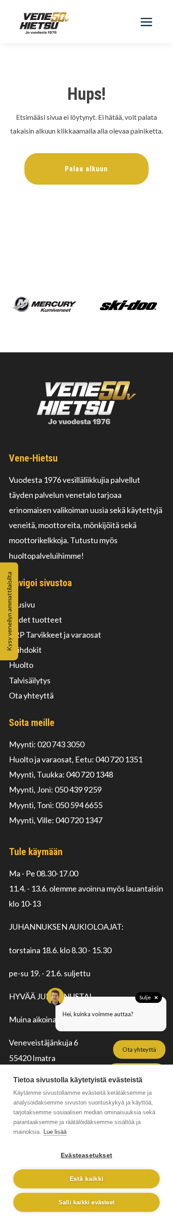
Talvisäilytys (30, 680)
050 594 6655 (78, 805)
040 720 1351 (118, 759)
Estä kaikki (86, 1179)
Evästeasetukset (86, 1155)
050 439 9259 (78, 789)
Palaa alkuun (86, 169)
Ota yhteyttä (31, 695)
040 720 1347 (78, 820)
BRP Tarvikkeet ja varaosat (55, 634)
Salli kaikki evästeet (86, 1202)
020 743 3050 (60, 744)
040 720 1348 (89, 774)
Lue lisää (55, 1131)
